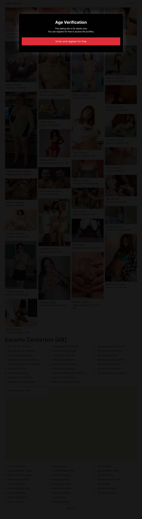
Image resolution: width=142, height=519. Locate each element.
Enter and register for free (71, 41)
